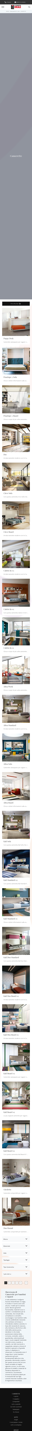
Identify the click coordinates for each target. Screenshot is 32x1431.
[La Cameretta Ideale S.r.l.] (16, 7)
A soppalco (16, 1399)
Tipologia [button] (6, 1260)
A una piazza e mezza (16, 1422)
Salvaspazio (16, 1409)
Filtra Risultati (14, 304)
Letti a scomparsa (16, 1425)
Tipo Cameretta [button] (8, 1267)
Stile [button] (4, 1253)
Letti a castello (16, 1404)
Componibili (16, 1401)
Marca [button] (5, 1239)
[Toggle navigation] (2, 7)
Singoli (16, 1419)
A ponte (16, 1396)
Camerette (23, 11)
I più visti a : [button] (7, 1274)
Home (7, 11)
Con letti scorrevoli (16, 1407)
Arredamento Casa (14, 11)
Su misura (16, 1412)
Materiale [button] (6, 1246)
